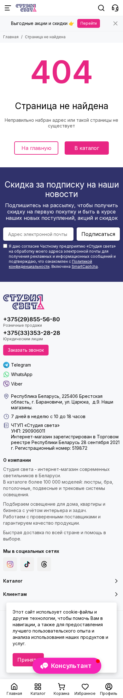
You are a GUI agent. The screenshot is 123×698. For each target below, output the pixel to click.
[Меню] (8, 8)
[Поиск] (101, 8)
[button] (66, 666)
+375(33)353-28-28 (31, 333)
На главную (36, 148)
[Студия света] (26, 8)
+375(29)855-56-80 (31, 319)
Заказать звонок (26, 350)
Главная (11, 36)
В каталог (86, 148)
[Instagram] (10, 564)
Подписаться (98, 234)
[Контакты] (115, 8)
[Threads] (44, 564)
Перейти (88, 23)
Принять (28, 660)
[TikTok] (27, 564)
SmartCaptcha (85, 266)
